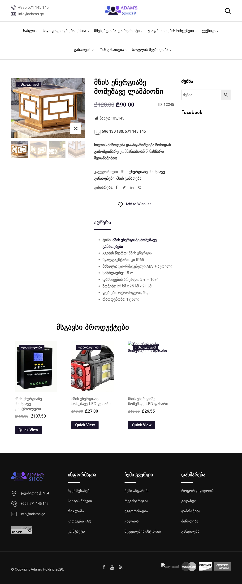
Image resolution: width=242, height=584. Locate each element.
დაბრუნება (190, 511)
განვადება (190, 531)
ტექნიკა (209, 31)
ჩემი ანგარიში (137, 491)
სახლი (29, 31)
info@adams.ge (31, 14)
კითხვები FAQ (79, 521)
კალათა (132, 521)
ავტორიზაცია (136, 511)
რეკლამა (76, 511)
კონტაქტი (76, 531)
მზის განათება (111, 50)
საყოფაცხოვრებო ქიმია (64, 31)
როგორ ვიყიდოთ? (197, 491)
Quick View (28, 430)
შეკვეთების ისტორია (143, 531)
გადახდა (189, 501)
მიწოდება (189, 521)
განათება (82, 50)
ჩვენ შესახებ (79, 491)
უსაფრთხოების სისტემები (171, 31)
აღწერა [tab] (102, 222)
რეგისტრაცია (136, 501)
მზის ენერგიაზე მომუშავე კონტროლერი (28, 404)
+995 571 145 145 (33, 7)
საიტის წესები (80, 501)
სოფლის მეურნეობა (150, 50)
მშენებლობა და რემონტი (117, 31)
